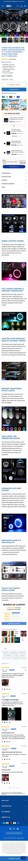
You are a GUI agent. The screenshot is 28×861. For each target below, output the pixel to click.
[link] (6, 120)
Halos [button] (24, 658)
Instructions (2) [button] (7, 655)
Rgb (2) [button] (22, 655)
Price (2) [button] (16, 655)
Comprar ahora (14, 89)
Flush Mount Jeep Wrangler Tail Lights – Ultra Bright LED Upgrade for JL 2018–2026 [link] (16, 130)
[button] (2, 6)
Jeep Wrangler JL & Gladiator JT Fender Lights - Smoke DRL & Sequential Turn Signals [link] (17, 141)
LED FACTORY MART (11, 838)
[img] (5, 667)
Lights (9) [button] (5, 652)
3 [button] (14, 788)
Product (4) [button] (22, 652)
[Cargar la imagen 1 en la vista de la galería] (4, 40)
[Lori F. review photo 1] (5, 682)
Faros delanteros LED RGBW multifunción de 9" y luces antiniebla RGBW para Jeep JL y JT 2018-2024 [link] (16, 118)
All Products (7, 792)
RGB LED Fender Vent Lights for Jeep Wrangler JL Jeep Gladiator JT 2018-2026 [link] (17, 151)
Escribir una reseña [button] (14, 623)
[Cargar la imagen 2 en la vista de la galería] (10, 40)
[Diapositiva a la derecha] (26, 23)
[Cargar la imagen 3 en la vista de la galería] (16, 40)
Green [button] (8, 658)
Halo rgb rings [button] (16, 658)
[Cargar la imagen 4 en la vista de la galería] (21, 40)
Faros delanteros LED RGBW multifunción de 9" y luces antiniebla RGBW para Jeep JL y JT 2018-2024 (13, 793)
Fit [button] (3, 658)
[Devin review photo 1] (5, 777)
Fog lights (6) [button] (13, 652)
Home (3, 792)
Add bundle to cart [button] (14, 166)
